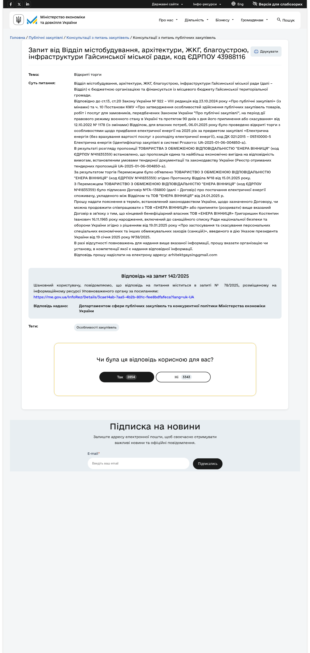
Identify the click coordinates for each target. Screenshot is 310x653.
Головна (17, 37)
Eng (240, 4)
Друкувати (269, 51)
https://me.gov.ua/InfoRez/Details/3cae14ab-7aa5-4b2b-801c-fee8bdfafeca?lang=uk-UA (114, 297)
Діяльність (195, 20)
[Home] (49, 20)
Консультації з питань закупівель (97, 37)
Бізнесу (223, 20)
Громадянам (252, 20)
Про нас (166, 20)
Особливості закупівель (97, 327)
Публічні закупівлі (46, 37)
